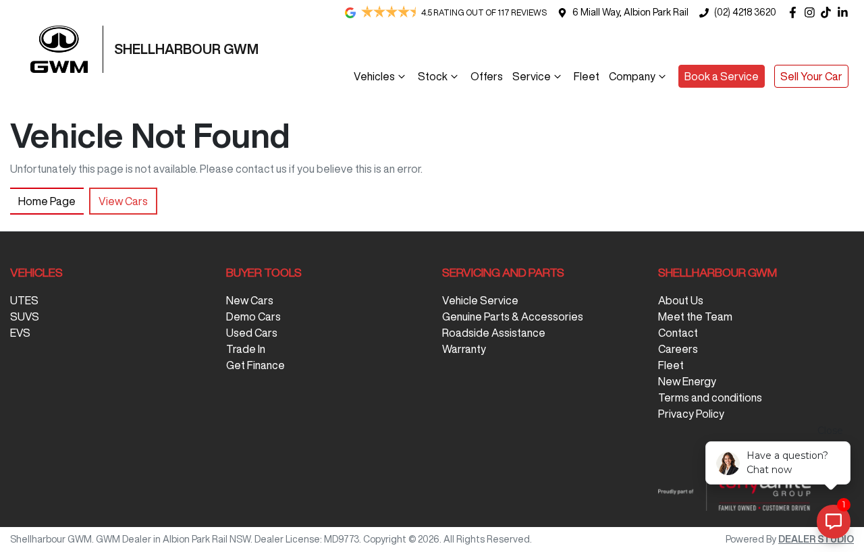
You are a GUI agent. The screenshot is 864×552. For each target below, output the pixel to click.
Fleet (586, 76)
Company (632, 76)
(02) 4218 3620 (745, 12)
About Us (680, 300)
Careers (678, 348)
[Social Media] (828, 12)
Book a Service (721, 76)
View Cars (123, 201)
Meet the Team (695, 316)
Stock (433, 76)
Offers (486, 76)
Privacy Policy (691, 413)
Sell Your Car (811, 76)
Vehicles (374, 76)
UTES (24, 300)
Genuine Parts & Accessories (512, 316)
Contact (678, 332)
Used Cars (251, 332)
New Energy (687, 381)
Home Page (47, 201)
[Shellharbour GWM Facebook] (795, 12)
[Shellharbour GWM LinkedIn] (845, 12)
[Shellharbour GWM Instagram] (812, 12)
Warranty (464, 348)
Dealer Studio (816, 539)
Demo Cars (253, 316)
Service (531, 76)
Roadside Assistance (493, 332)
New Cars (249, 300)
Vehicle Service (480, 300)
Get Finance (255, 365)
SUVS (24, 316)
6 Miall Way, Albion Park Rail (630, 12)
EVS (20, 332)
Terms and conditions (710, 397)
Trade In (245, 348)
